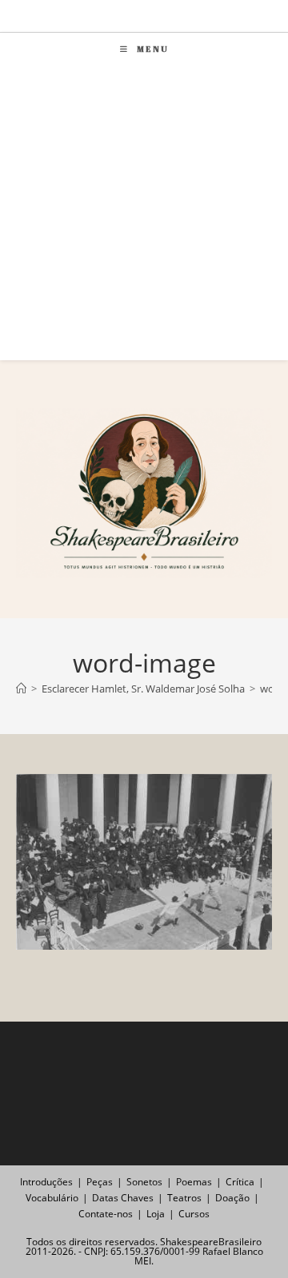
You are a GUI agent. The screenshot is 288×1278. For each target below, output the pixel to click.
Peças (99, 1182)
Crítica (240, 1182)
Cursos (194, 1213)
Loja (155, 1213)
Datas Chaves (123, 1198)
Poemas (194, 1182)
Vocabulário (52, 1198)
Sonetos (144, 1182)
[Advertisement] (144, 216)
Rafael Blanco (232, 1251)
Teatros (184, 1198)
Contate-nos (105, 1213)
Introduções (46, 1182)
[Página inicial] (21, 688)
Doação (232, 1198)
